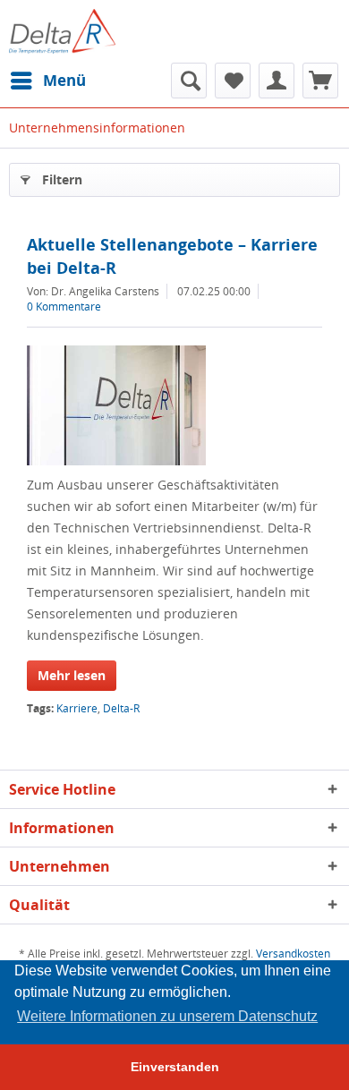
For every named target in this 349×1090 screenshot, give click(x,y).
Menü (64, 80)
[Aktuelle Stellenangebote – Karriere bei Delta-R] (174, 405)
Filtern (62, 179)
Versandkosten (293, 953)
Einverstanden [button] (175, 1067)
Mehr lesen (72, 675)
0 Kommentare (64, 306)
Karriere (77, 708)
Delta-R (121, 708)
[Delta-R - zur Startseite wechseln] (62, 31)
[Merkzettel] (233, 80)
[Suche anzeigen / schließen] (189, 80)
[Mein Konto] (276, 80)
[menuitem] (47, 80)
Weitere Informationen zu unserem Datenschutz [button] (167, 1016)
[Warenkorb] (320, 80)
